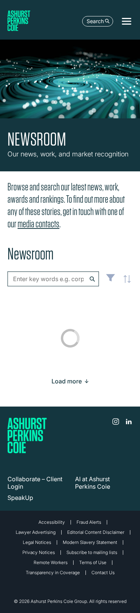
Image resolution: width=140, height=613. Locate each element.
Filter (110, 280)
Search (95, 21)
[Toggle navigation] (127, 21)
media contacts (38, 224)
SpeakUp (20, 497)
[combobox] (53, 278)
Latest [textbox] (125, 283)
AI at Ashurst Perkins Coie (92, 482)
